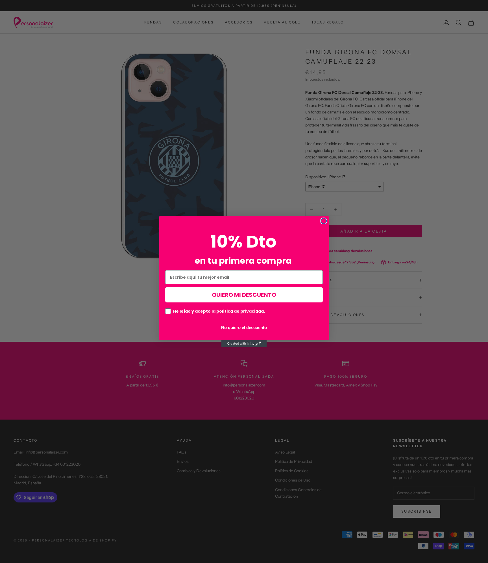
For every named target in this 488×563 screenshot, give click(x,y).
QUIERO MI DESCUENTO (244, 295)
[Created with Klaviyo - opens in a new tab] (244, 343)
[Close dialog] (323, 221)
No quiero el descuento (244, 328)
